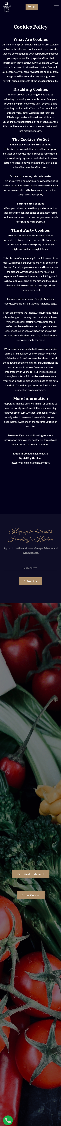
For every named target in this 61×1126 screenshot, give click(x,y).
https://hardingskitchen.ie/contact (31, 462)
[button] (32, 7)
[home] (8, 7)
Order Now (30, 895)
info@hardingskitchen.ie (34, 453)
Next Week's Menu (31, 874)
